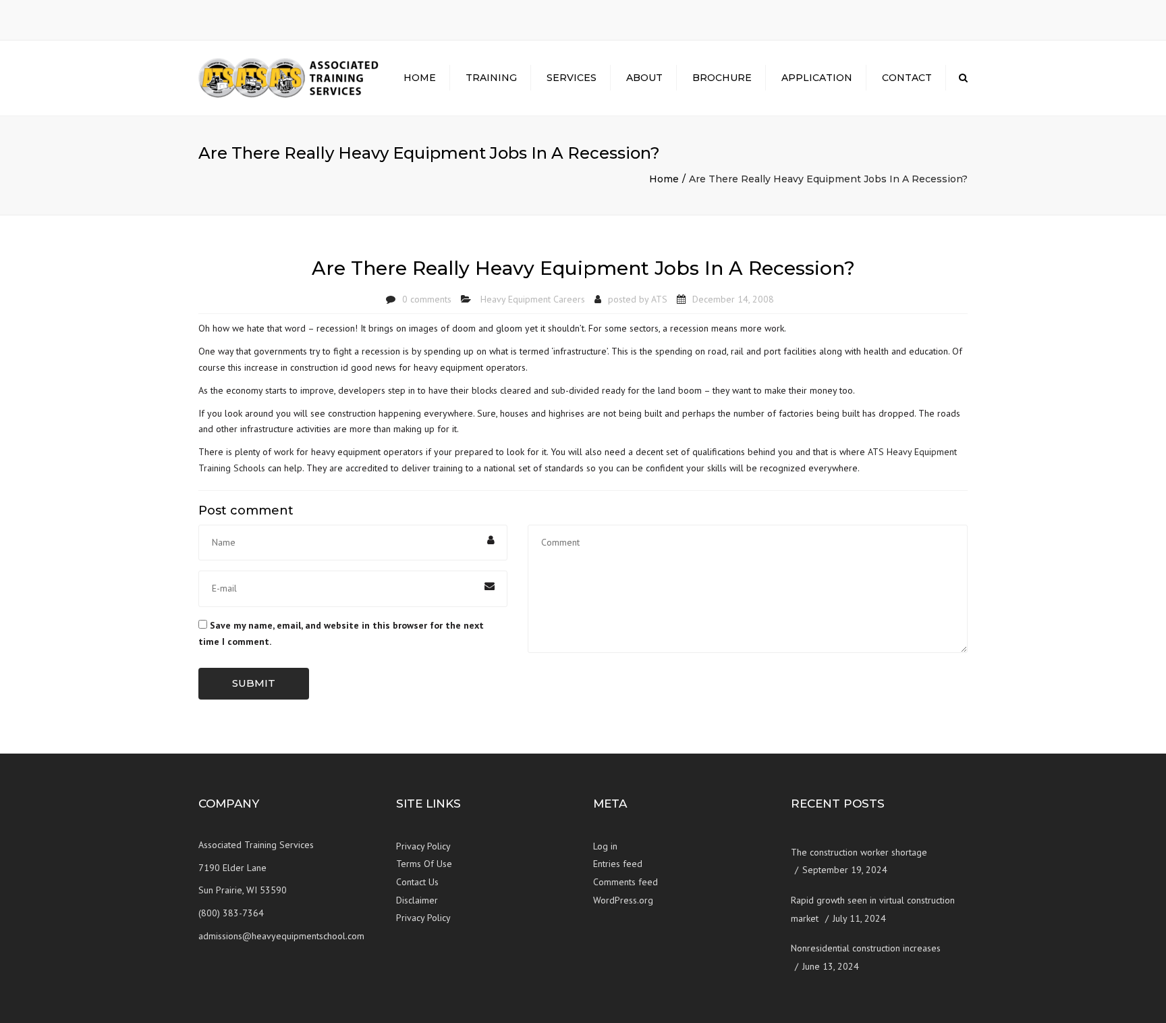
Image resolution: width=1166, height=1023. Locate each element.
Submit (253, 683)
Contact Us (417, 882)
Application (816, 78)
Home (420, 78)
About (644, 78)
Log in (605, 846)
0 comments (426, 299)
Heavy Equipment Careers (532, 299)
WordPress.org (623, 900)
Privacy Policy (423, 846)
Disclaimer (417, 900)
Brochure (722, 78)
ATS (659, 299)
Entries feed (617, 864)
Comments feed (625, 882)
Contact (907, 78)
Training (491, 78)
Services (571, 78)
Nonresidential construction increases (866, 948)
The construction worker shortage (859, 852)
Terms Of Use (424, 864)
